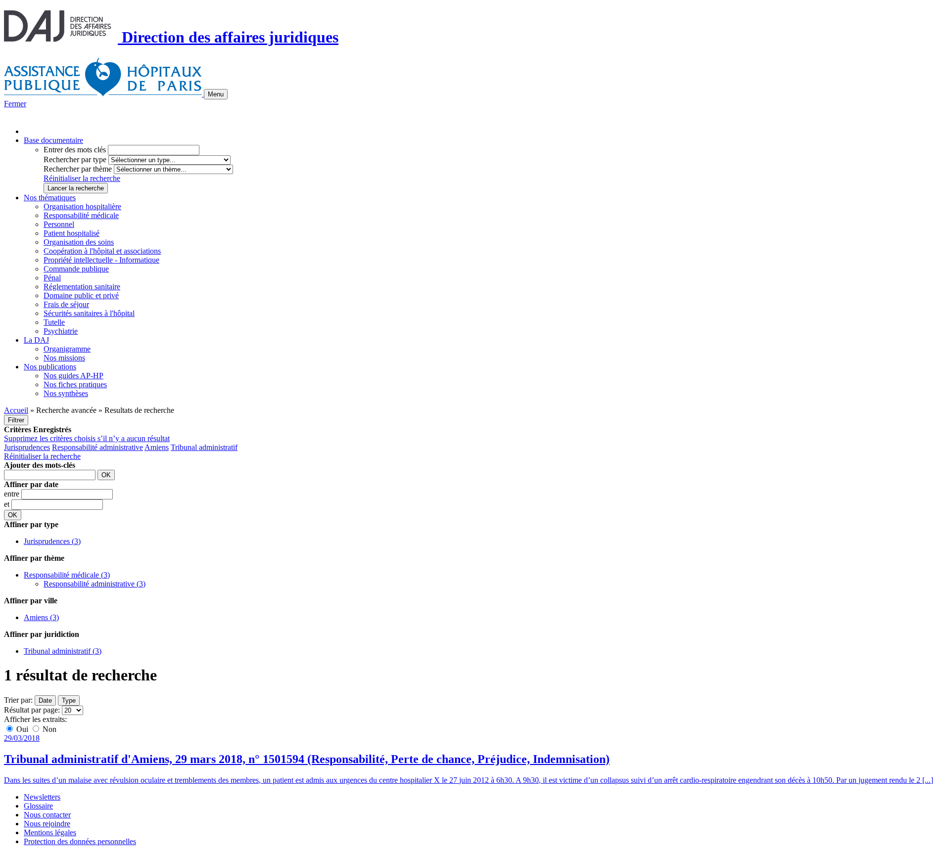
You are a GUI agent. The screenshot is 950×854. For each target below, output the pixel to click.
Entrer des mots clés (75, 149)
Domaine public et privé (81, 295)
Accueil (16, 410)
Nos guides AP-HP (73, 375)
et (7, 504)
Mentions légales (50, 832)
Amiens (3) (41, 617)
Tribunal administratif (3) (62, 651)
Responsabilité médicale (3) (67, 575)
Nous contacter (47, 814)
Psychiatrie (61, 331)
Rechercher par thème (78, 169)
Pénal (52, 277)
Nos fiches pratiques (75, 384)
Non (48, 729)
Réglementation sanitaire (82, 286)
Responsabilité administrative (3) (94, 584)
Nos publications (50, 366)
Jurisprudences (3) (52, 541)
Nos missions (64, 358)
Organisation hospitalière (82, 206)
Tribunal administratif (204, 447)
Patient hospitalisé (71, 233)
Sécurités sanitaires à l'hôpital (89, 313)
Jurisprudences (27, 447)
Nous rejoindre (47, 823)
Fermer (15, 103)
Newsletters (42, 797)
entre (12, 494)
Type (69, 700)
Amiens (156, 447)
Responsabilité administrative (97, 447)
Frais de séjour (66, 304)
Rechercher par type (75, 159)
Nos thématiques (50, 197)
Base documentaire (53, 140)
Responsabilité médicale (81, 215)
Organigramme (67, 349)
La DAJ (36, 340)
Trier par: (18, 700)
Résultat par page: (32, 710)
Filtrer (16, 420)
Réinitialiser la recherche (82, 178)
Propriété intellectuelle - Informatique (101, 260)
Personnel (59, 224)
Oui (22, 729)
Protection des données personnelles (80, 841)
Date (45, 700)
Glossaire (38, 806)
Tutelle (54, 322)
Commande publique (76, 269)
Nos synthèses (66, 393)
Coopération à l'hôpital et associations (102, 251)
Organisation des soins (79, 242)
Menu (216, 94)
